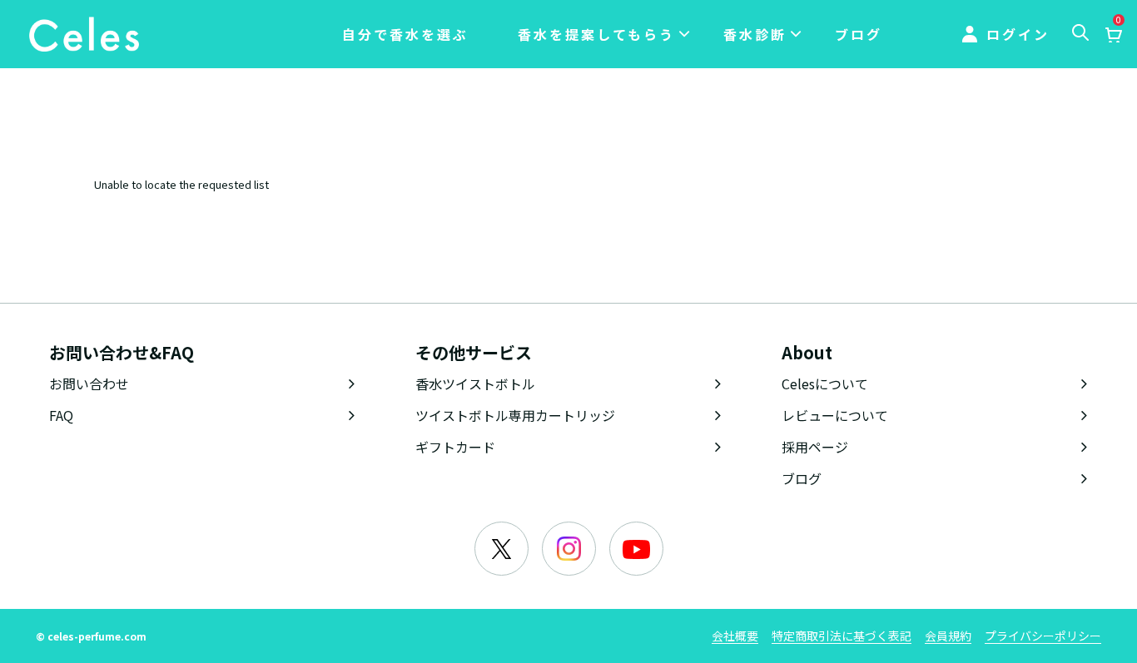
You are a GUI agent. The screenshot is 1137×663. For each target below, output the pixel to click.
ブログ (858, 34)
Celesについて (825, 383)
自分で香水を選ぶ (405, 34)
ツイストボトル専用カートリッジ (515, 415)
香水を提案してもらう (596, 34)
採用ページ (815, 447)
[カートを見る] (1113, 36)
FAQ (61, 415)
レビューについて (835, 415)
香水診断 (755, 34)
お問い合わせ (89, 383)
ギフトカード (455, 447)
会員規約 (948, 635)
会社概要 (735, 635)
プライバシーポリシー (1043, 635)
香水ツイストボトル (475, 383)
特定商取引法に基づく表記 (841, 635)
